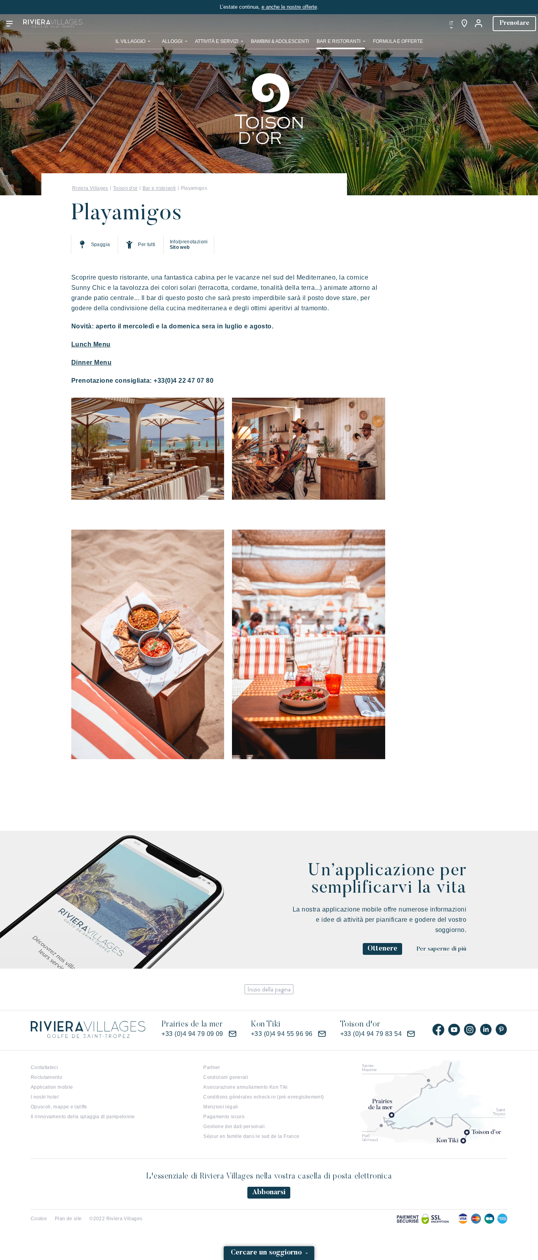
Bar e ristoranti (338, 41)
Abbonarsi (269, 1192)
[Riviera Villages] (52, 23)
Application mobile (52, 1087)
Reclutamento (46, 1077)
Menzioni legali (220, 1107)
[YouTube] (454, 1030)
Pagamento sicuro (224, 1116)
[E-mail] (232, 1034)
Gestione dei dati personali (234, 1126)
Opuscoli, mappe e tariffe (59, 1107)
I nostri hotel (45, 1097)
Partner (211, 1067)
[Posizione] (464, 24)
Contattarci (417, 23)
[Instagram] (470, 1030)
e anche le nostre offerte (289, 7)
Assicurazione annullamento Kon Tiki (245, 1087)
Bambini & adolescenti (280, 41)
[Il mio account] (479, 24)
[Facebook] (438, 1030)
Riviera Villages (90, 188)
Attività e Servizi (216, 41)
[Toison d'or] (269, 108)
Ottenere (382, 948)
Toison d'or (125, 188)
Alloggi (172, 41)
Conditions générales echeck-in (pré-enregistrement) (263, 1097)
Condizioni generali (225, 1077)
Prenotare (514, 23)
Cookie (39, 1218)
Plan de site (68, 1218)
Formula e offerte (398, 41)
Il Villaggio (130, 41)
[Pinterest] (501, 1030)
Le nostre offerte (365, 23)
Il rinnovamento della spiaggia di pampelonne (83, 1116)
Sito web (180, 247)
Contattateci (44, 1067)
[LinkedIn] (486, 1030)
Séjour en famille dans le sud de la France (251, 1136)
